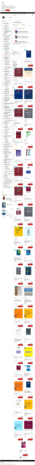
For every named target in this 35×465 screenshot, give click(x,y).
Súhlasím (8, 10)
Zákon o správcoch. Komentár (18, 180)
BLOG (16, 17)
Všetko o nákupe (10, 17)
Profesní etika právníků (27, 339)
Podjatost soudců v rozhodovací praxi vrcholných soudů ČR (28, 414)
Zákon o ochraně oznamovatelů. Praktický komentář (17, 242)
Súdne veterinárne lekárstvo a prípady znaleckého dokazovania (28, 241)
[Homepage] (3, 17)
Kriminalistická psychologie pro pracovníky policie (18, 220)
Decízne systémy (16, 393)
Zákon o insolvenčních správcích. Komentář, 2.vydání (28, 199)
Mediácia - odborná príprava (28, 260)
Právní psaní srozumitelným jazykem (23, 450)
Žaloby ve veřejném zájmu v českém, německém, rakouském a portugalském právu (18, 259)
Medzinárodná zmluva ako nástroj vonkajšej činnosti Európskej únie (9, 199)
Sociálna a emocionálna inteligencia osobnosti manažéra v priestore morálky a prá (28, 301)
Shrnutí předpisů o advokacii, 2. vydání (18, 357)
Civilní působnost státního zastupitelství (18, 102)
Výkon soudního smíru (17, 321)
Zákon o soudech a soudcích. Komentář (28, 434)
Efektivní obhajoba (26, 178)
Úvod (14, 20)
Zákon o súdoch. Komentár (18, 200)
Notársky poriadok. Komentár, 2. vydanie (18, 279)
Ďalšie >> (26, 457)
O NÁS (6, 17)
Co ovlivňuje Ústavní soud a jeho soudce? (18, 412)
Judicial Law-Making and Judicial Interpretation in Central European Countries (28, 392)
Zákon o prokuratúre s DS (27, 159)
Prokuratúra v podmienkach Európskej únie (18, 435)
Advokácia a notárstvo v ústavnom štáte (27, 321)
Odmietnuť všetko (4, 10)
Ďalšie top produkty (23, 46)
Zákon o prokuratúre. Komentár (18, 83)
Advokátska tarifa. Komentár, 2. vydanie (28, 125)
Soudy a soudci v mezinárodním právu (27, 279)
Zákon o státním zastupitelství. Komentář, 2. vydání (18, 123)
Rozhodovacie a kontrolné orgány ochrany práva (17, 300)
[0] (32, 15)
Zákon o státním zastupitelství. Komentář (27, 220)
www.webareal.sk (20, 460)
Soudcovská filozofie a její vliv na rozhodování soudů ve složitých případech (18, 340)
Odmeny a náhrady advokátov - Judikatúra (18, 142)
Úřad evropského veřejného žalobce (27, 102)
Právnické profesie (18, 20)
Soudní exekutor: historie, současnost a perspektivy (28, 61)
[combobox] (23, 24)
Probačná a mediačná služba (28, 359)
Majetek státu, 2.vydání (9, 204)
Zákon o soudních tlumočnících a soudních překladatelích (27, 374)
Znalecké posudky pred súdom (28, 81)
